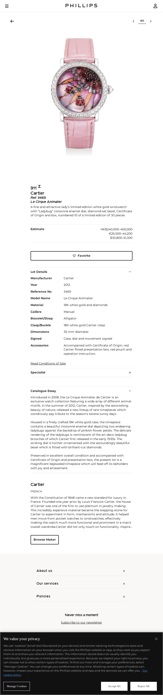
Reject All (143, 686)
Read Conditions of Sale (48, 363)
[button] (81, 102)
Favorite (84, 256)
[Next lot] (151, 21)
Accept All (114, 686)
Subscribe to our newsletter (81, 622)
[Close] (156, 639)
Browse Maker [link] (45, 539)
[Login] (155, 6)
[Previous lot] (133, 21)
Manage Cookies (17, 686)
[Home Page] (81, 6)
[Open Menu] (9, 6)
